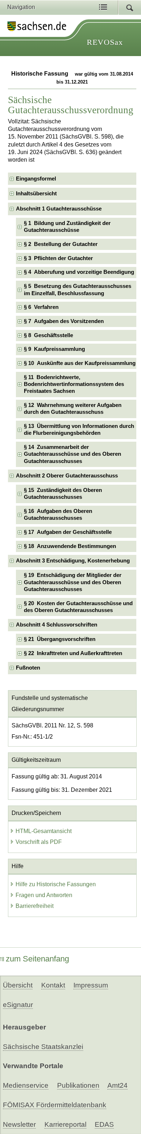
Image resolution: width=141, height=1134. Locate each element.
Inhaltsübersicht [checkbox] (36, 193)
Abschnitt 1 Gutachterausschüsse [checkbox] (59, 209)
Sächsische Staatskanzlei (43, 1046)
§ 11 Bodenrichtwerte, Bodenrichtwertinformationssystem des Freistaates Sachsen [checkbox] (74, 384)
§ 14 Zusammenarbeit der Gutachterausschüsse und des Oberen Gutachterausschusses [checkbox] (72, 454)
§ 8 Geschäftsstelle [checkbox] (48, 335)
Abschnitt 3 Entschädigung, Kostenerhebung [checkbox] (73, 561)
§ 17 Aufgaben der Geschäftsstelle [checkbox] (68, 532)
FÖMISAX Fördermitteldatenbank (54, 1105)
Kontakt (53, 985)
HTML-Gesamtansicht (44, 831)
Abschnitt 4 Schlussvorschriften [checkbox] (56, 625)
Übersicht (18, 985)
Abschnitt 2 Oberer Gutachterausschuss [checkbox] (67, 476)
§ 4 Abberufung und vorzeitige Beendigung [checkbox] (79, 272)
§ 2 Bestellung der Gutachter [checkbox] (61, 244)
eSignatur (18, 1004)
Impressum (90, 985)
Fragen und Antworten (44, 895)
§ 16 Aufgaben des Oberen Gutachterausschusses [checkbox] (58, 514)
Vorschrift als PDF (39, 842)
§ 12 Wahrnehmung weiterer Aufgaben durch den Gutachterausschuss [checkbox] (72, 408)
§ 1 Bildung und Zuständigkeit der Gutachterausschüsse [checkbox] (67, 226)
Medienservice (25, 1085)
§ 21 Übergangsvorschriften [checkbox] (59, 639)
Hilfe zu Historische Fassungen (56, 884)
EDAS (104, 1124)
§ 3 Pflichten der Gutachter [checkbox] (58, 258)
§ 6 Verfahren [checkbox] (41, 307)
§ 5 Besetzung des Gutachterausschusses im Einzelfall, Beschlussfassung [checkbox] (77, 289)
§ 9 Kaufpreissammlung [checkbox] (54, 349)
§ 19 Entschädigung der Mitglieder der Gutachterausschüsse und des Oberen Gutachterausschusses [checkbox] (72, 582)
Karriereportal (65, 1124)
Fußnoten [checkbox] (28, 668)
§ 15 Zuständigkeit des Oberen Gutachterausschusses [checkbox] (63, 493)
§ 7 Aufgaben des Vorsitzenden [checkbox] (64, 321)
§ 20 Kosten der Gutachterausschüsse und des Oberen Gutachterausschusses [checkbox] (78, 606)
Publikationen (78, 1085)
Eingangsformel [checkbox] (36, 179)
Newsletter (19, 1124)
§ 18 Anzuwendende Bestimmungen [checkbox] (70, 546)
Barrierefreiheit (35, 906)
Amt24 (117, 1085)
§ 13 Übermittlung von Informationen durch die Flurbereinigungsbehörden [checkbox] (79, 429)
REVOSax (105, 42)
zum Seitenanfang (37, 958)
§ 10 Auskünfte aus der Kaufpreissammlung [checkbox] (80, 363)
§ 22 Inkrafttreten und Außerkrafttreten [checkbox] (73, 653)
